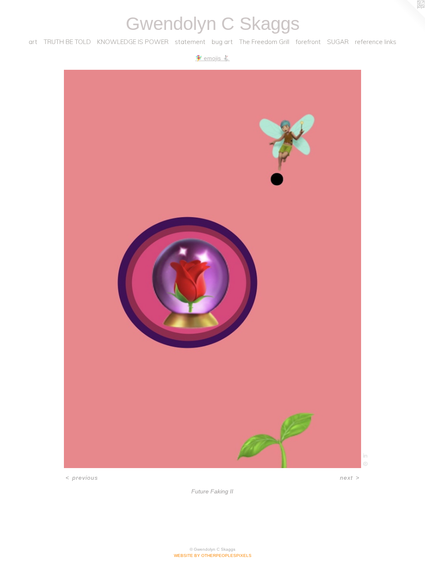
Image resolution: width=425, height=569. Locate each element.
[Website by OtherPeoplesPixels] (408, 16)
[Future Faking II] (212, 269)
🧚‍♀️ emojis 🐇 (212, 58)
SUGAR (338, 42)
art (33, 42)
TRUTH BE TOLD (67, 42)
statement (190, 42)
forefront (308, 42)
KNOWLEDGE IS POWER (133, 42)
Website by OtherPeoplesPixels (213, 555)
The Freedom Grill (264, 42)
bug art (222, 42)
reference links (375, 42)
